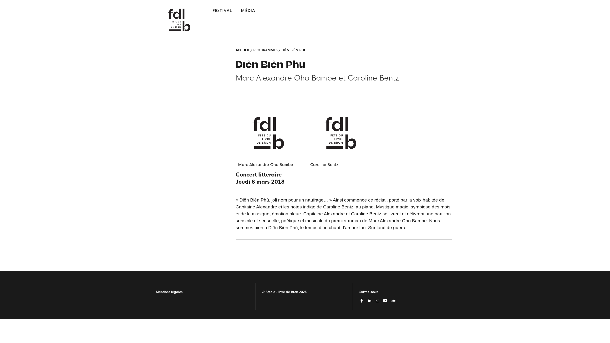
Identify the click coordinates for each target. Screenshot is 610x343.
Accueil (242, 50)
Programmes (265, 50)
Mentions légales (169, 292)
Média (248, 10)
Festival (222, 10)
